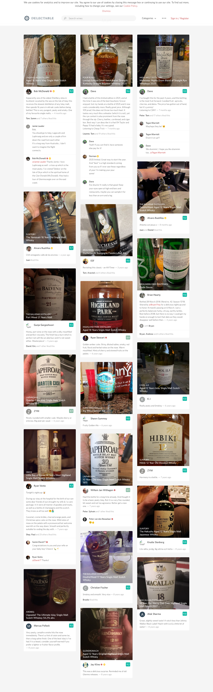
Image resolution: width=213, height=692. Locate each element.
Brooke (86, 599)
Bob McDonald (41, 91)
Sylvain (92, 511)
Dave (93, 91)
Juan (28, 260)
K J (148, 398)
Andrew (149, 334)
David (28, 346)
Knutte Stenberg (155, 542)
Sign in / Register (180, 18)
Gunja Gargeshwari (44, 324)
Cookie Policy (130, 5)
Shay (28, 534)
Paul (33, 534)
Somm (33, 118)
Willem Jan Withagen (102, 490)
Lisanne (86, 133)
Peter (85, 511)
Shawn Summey (99, 418)
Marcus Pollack (42, 625)
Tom (28, 118)
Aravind (91, 273)
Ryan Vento (40, 485)
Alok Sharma (154, 613)
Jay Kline (95, 664)
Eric (34, 346)
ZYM (36, 411)
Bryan (151, 326)
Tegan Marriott (152, 123)
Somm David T (39, 542)
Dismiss (106, 11)
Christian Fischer (99, 587)
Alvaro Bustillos (42, 248)
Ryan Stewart (97, 337)
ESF (92, 260)
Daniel (151, 230)
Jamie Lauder (38, 126)
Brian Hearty (154, 294)
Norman (93, 156)
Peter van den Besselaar (100, 519)
